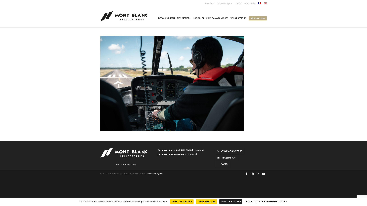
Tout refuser (206, 201)
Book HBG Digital (225, 4)
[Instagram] (252, 174)
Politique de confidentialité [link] (266, 201)
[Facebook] (246, 174)
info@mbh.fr (228, 157)
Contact (238, 4)
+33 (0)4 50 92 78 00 (231, 151)
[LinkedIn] (258, 174)
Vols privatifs (238, 18)
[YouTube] (264, 174)
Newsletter (209, 4)
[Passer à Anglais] (265, 3)
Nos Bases (198, 18)
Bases (224, 164)
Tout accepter (181, 201)
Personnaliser (231, 201)
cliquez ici (199, 150)
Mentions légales (155, 173)
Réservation (258, 18)
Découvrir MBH (166, 18)
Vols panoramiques (217, 18)
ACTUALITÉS (250, 4)
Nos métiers (184, 18)
